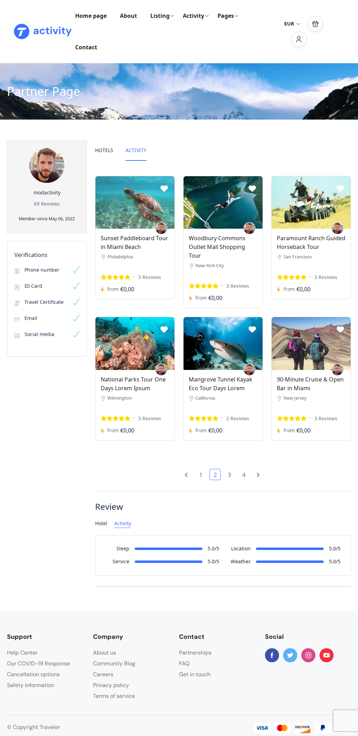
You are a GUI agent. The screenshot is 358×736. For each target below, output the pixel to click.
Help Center (22, 652)
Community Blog (114, 663)
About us (104, 652)
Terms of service (114, 696)
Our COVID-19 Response (38, 663)
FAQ (184, 663)
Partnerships (195, 652)
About (128, 16)
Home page (91, 16)
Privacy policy (111, 685)
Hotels (104, 150)
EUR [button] (289, 23)
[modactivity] (161, 228)
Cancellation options (33, 674)
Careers (103, 674)
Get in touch (194, 674)
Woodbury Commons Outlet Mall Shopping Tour (217, 246)
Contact (86, 47)
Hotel (101, 523)
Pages (225, 16)
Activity (193, 16)
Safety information (30, 685)
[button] (315, 23)
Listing (160, 16)
